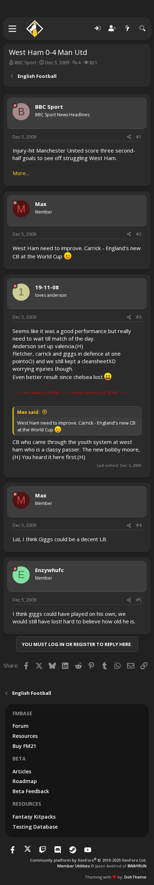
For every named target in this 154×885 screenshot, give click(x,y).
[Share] (129, 137)
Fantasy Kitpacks (34, 816)
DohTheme (135, 877)
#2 (138, 234)
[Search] (142, 28)
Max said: (28, 412)
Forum (21, 725)
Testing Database (35, 826)
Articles (22, 771)
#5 (138, 600)
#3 (138, 317)
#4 (138, 525)
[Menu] (12, 29)
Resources (25, 735)
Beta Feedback (31, 791)
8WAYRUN (136, 865)
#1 (138, 137)
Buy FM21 (24, 746)
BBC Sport (25, 62)
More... (21, 173)
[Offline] (15, 105)
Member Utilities (73, 865)
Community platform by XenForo (88, 860)
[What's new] (127, 28)
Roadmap (25, 781)
